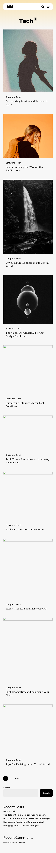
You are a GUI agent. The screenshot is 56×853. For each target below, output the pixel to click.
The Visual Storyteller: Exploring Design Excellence (25, 334)
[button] (48, 6)
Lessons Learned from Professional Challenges (26, 818)
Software (10, 163)
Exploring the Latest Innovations (25, 529)
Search (6, 787)
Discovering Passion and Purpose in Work (23, 822)
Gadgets (10, 97)
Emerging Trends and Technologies (21, 825)
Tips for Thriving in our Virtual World (28, 764)
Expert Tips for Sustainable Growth (26, 608)
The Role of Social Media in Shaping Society (24, 815)
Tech (18, 97)
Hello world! (9, 811)
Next (17, 778)
